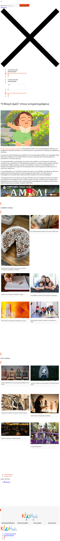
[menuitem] (4, 537)
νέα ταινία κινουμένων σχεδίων (11, 149)
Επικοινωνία (52, 523)
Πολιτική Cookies (22, 523)
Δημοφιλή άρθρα (12, 71)
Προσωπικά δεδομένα (8, 523)
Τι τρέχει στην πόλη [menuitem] (10, 534)
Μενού (9, 83)
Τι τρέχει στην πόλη (13, 69)
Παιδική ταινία (8, 476)
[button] (1, 2)
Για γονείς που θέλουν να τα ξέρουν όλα (15, 73)
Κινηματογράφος (8, 474)
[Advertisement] (30, 340)
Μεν (9, 91)
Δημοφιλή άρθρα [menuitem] (9, 535)
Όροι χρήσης (37, 523)
